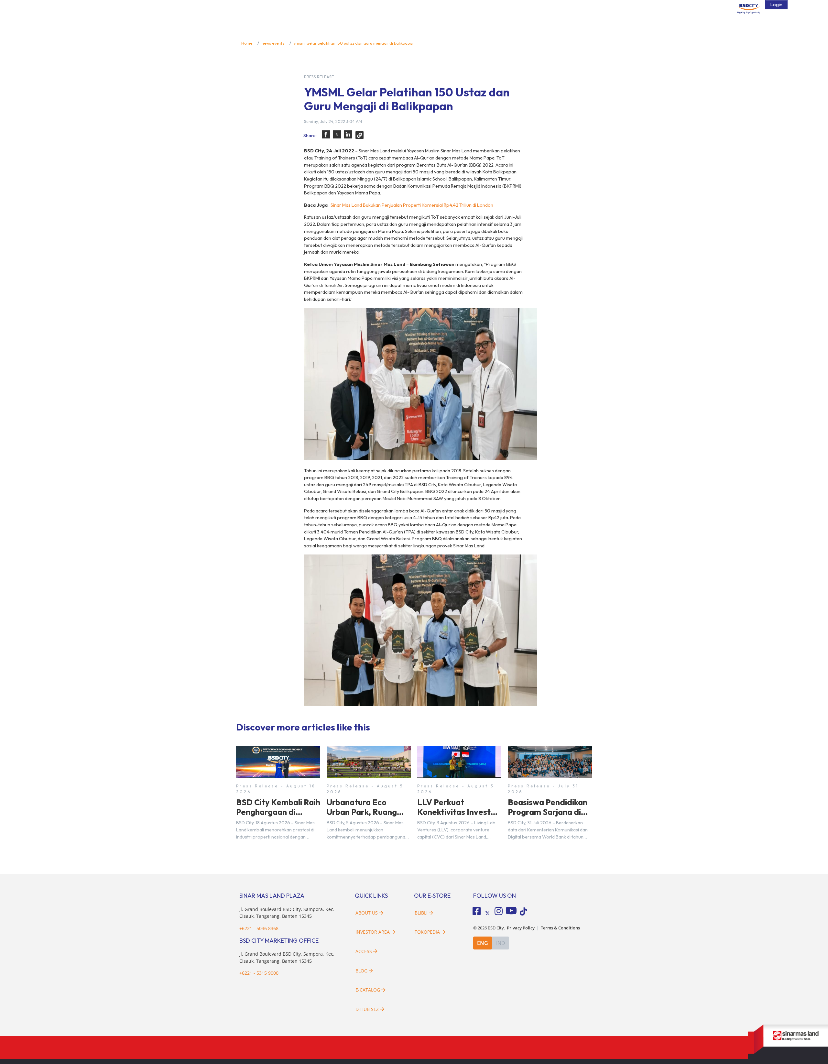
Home (246, 43)
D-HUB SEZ (367, 1009)
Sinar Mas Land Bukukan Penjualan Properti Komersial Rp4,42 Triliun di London (412, 205)
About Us (366, 913)
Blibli (421, 913)
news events (273, 43)
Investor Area (372, 932)
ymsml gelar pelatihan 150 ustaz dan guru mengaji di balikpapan (354, 43)
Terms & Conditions (560, 928)
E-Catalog (368, 990)
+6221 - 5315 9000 (258, 973)
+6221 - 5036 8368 (258, 928)
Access (363, 951)
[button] (326, 134)
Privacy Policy (521, 928)
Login (776, 4)
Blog (361, 971)
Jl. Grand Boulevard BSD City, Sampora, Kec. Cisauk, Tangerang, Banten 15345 (286, 912)
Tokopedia (427, 932)
